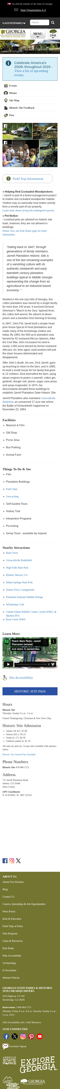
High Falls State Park (17, 567)
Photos (13, 93)
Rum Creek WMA (16, 619)
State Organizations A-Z (33, 10)
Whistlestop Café (15, 604)
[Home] (13, 33)
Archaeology (9, 963)
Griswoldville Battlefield (19, 560)
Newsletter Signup (17, 1046)
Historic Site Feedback (21, 107)
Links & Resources (12, 940)
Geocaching (12, 496)
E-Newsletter (9, 970)
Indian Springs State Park (19, 582)
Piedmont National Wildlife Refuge (24, 597)
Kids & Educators (11, 918)
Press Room (8, 911)
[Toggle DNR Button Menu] (53, 34)
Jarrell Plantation (11, 51)
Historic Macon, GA (17, 575)
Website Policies (11, 977)
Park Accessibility (11, 955)
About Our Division (13, 882)
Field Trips (11, 489)
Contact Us (8, 896)
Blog (5, 889)
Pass (11, 115)
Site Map (14, 100)
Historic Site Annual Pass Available (19, 754)
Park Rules (8, 948)
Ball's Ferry (12, 552)
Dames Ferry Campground (20, 589)
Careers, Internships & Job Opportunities (23, 904)
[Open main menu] (38, 34)
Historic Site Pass (30, 691)
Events (13, 85)
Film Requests (10, 933)
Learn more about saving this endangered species (28, 210)
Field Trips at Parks (12, 926)
